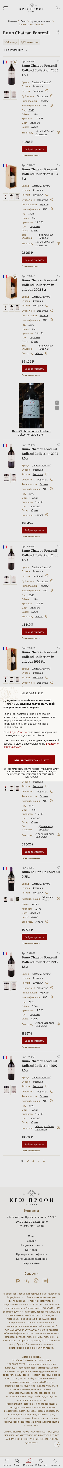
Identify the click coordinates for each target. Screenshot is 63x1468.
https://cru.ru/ (18, 732)
